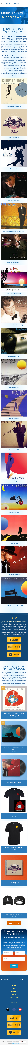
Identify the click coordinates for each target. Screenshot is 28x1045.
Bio (14, 988)
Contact (14, 1003)
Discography (14, 991)
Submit (14, 966)
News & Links (14, 997)
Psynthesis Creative (16, 1043)
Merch (14, 994)
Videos (14, 1000)
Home (14, 985)
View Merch (13, 923)
